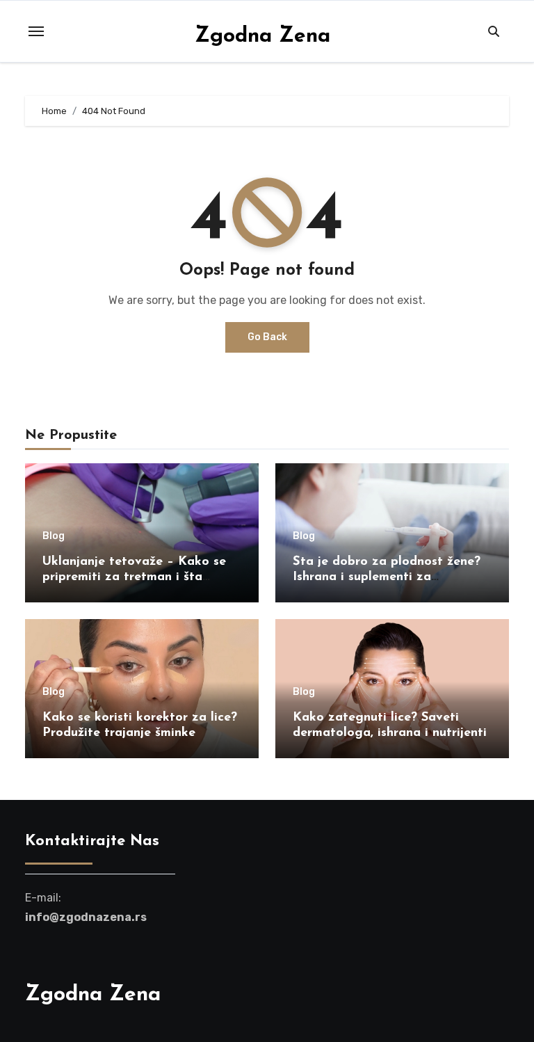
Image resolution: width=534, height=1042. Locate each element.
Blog (53, 536)
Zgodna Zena (262, 36)
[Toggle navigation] (36, 31)
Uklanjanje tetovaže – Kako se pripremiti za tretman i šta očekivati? (134, 577)
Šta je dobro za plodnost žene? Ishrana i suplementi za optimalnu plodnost (386, 577)
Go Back (267, 337)
